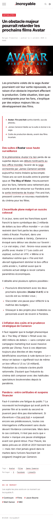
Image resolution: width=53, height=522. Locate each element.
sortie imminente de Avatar (19, 192)
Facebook (21, 472)
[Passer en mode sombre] (49, 4)
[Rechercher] (45, 4)
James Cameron (32, 468)
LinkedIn (32, 472)
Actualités (9, 15)
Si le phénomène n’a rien (19, 157)
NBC (21, 502)
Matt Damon (9, 502)
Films (20, 468)
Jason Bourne (32, 498)
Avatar (12, 468)
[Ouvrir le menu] (4, 4)
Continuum (8, 498)
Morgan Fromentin (10, 38)
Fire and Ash (23, 417)
